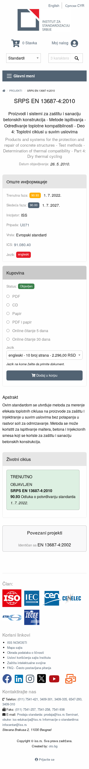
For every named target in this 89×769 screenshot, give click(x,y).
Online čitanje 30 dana (30, 339)
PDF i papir (21, 322)
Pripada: (12, 224)
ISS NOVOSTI (17, 642)
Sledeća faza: (16, 205)
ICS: (9, 244)
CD (14, 305)
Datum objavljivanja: (34, 163)
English (53, 5)
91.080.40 (22, 244)
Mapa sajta (14, 647)
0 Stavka (29, 42)
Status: (11, 286)
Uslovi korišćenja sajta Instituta (29, 657)
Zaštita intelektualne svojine (26, 662)
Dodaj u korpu (46, 375)
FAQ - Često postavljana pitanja (29, 667)
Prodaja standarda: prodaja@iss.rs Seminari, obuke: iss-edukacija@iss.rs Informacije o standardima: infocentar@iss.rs (40, 719)
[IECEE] (31, 616)
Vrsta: (10, 234)
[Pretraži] (77, 58)
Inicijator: (13, 215)
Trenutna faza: (17, 195)
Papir (16, 313)
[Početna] (3, 90)
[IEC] (31, 597)
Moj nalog (60, 42)
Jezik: (10, 254)
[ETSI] (11, 616)
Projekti (15, 90)
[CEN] (51, 597)
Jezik (10, 347)
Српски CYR (74, 5)
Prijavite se (46, 759)
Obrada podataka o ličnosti (25, 652)
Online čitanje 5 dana (29, 330)
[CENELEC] (71, 597)
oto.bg (53, 746)
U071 (24, 225)
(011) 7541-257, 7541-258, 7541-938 (40, 709)
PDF (15, 296)
